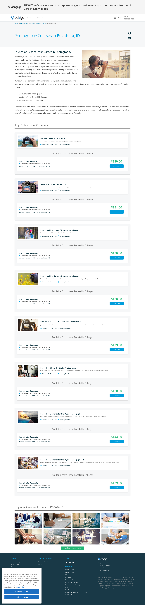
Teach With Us (70, 590)
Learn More (116, 166)
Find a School (24, 23)
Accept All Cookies (22, 591)
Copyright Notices (104, 565)
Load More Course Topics (72, 548)
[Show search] (115, 18)
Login (120, 18)
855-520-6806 (129, 19)
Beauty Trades (15, 564)
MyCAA (40, 564)
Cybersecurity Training (72, 585)
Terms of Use (102, 568)
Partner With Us (70, 580)
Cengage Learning (103, 563)
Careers (68, 577)
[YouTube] (69, 562)
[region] (22, 586)
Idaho (32, 23)
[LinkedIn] (72, 562)
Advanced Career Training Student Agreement (76, 593)
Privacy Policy (20, 587)
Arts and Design (16, 562)
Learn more (40, 8)
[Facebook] (66, 562)
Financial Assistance (44, 562)
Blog (66, 587)
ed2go (16, 23)
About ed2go (69, 570)
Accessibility (102, 573)
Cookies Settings (21, 597)
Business (14, 567)
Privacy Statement (104, 570)
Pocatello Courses (41, 23)
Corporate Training (71, 582)
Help (66, 575)
